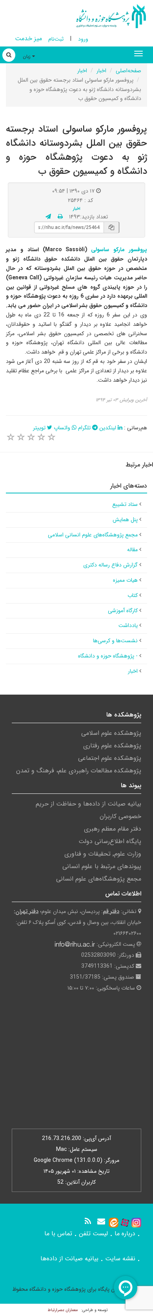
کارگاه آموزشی (123, 610)
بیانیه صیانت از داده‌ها (69, 1258)
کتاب (133, 595)
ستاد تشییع (125, 504)
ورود (83, 39)
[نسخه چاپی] (60, 217)
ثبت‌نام (56, 39)
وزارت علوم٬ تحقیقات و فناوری (102, 854)
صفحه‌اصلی (128, 70)
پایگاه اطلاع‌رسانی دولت (109, 841)
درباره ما (125, 1233)
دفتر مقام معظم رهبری (112, 829)
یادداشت (128, 625)
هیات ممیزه (125, 580)
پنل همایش (125, 519)
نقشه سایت (120, 1258)
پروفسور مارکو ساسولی (117, 249)
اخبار (101, 70)
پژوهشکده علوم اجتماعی (109, 758)
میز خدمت (28, 38)
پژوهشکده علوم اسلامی (111, 733)
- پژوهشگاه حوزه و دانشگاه (108, 656)
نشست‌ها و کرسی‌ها (115, 640)
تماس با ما (58, 1233)
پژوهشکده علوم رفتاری (112, 745)
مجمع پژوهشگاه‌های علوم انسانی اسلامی (93, 535)
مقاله (132, 549)
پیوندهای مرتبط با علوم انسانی (101, 866)
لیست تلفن (93, 1233)
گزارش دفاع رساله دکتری (110, 565)
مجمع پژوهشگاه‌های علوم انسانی (98, 879)
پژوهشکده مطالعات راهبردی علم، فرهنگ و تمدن (78, 770)
